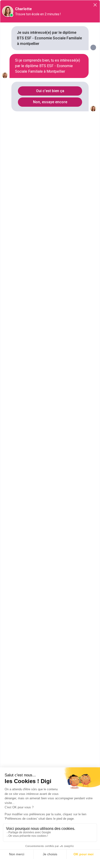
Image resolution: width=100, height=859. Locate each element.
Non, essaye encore (50, 102)
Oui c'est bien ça (50, 91)
